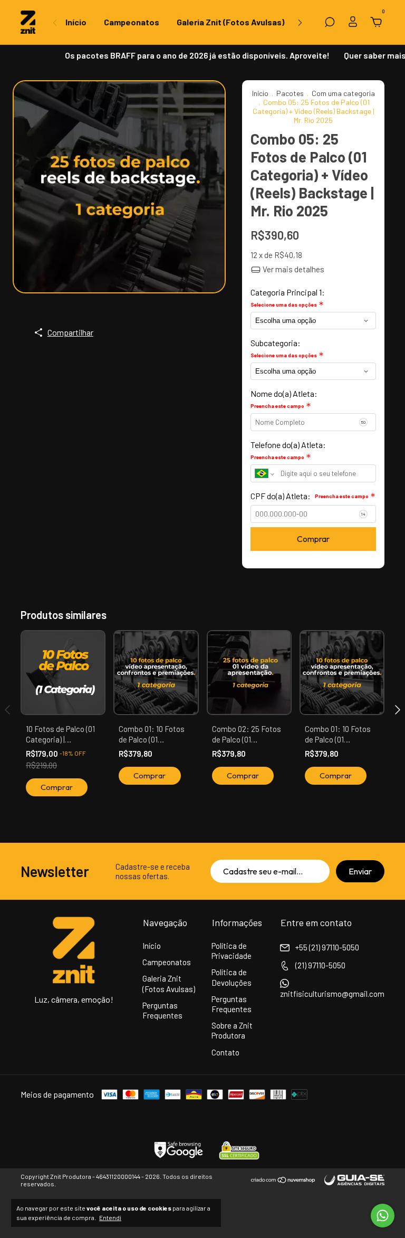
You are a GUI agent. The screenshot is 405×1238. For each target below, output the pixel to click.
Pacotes (290, 93)
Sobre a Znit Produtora (232, 1030)
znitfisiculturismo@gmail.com (332, 993)
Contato (225, 1052)
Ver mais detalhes (292, 269)
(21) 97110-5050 (319, 965)
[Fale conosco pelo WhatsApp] (382, 1215)
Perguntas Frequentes (162, 1010)
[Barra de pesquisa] (329, 22)
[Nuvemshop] (283, 1180)
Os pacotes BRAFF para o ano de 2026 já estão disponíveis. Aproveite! (189, 55)
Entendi (110, 1217)
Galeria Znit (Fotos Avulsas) (230, 22)
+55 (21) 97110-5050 (326, 947)
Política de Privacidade (231, 950)
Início (75, 22)
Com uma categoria (343, 93)
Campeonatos (131, 22)
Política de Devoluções (231, 977)
